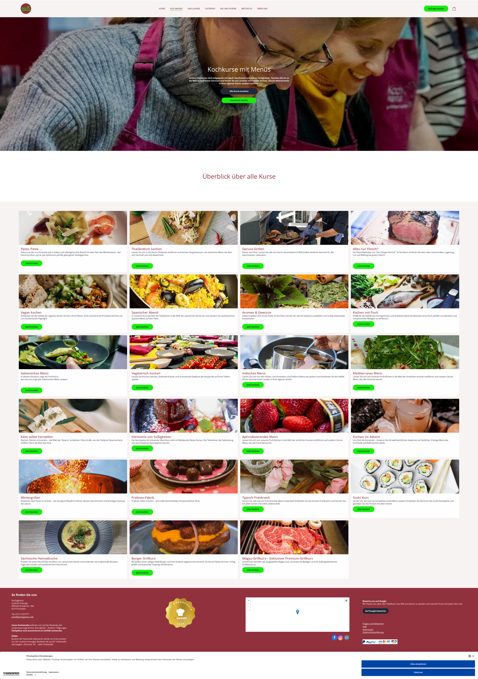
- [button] (248, 603)
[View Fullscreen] (248, 608)
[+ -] (297, 614)
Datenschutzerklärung (373, 632)
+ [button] (248, 600)
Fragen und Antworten (373, 623)
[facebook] (334, 638)
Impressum (368, 629)
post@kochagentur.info (23, 617)
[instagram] (340, 638)
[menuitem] (162, 9)
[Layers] (346, 600)
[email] (346, 638)
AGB (365, 626)
